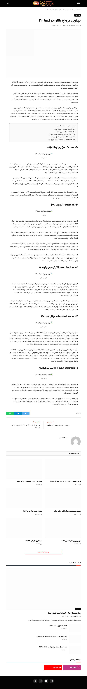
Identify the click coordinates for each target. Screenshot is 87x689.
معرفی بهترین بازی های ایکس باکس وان (67, 511)
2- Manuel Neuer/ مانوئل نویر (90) (62, 137)
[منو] (78, 3)
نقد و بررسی (77, 15)
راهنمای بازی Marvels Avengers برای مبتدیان (52, 636)
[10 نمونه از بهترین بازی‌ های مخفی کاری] (24, 469)
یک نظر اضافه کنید (43, 552)
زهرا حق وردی (73, 616)
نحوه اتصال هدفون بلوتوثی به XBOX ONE (53, 647)
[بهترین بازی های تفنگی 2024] (63, 528)
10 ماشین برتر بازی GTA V (33, 541)
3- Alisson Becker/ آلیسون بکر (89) (61, 134)
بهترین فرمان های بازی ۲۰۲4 (32, 511)
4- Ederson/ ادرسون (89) (65, 132)
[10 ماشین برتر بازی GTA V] (24, 528)
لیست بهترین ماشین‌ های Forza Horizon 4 (65, 481)
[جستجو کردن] (8, 3)
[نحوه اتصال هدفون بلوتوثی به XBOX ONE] (75, 650)
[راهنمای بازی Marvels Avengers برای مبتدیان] (75, 639)
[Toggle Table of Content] (73, 126)
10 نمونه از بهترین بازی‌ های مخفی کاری (29, 481)
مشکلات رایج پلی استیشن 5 (58, 626)
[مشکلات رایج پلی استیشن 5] (75, 628)
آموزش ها (78, 609)
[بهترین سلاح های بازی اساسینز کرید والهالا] (43, 589)
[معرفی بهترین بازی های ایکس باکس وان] (63, 498)
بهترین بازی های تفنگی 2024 (71, 541)
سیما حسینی (73, 25)
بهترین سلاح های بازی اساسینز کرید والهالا (64, 613)
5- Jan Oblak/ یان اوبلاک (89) (64, 129)
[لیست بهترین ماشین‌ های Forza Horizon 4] (63, 469)
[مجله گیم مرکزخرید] (43, 3)
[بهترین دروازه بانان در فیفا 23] (43, 53)
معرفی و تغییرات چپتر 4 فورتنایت (58, 425)
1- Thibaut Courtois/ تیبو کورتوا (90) (61, 139)
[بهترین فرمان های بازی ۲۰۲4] (24, 498)
